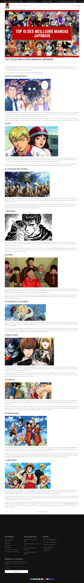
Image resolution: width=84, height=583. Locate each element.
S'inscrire (16, 571)
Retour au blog (42, 511)
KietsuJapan (43, 581)
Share (7, 64)
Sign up (42, 529)
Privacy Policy (7, 541)
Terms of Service (8, 547)
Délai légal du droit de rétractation (12, 549)
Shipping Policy (8, 545)
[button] (73, 5)
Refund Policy (7, 543)
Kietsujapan (7, 9)
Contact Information (9, 539)
